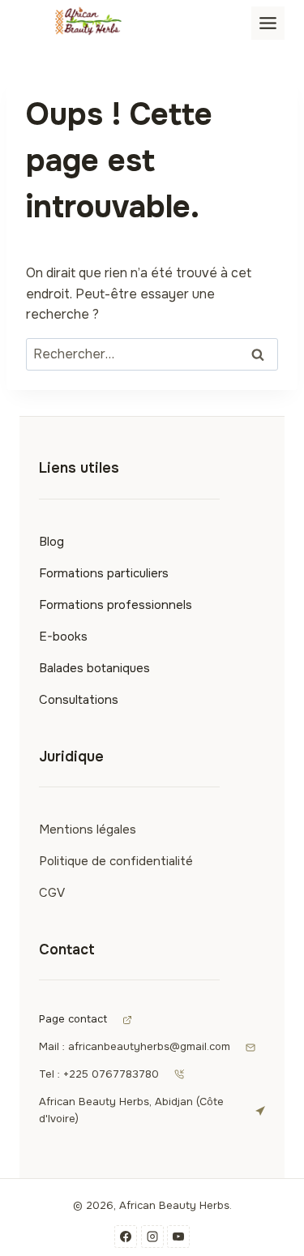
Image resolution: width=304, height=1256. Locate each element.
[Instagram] (152, 1236)
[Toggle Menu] (268, 23)
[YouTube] (178, 1236)
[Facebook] (125, 1236)
